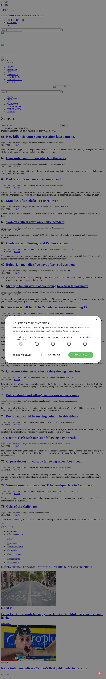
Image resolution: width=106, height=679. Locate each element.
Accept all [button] (81, 354)
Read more (74, 330)
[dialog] (53, 339)
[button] (22, 354)
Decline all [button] (54, 354)
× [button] (96, 319)
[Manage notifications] (99, 673)
